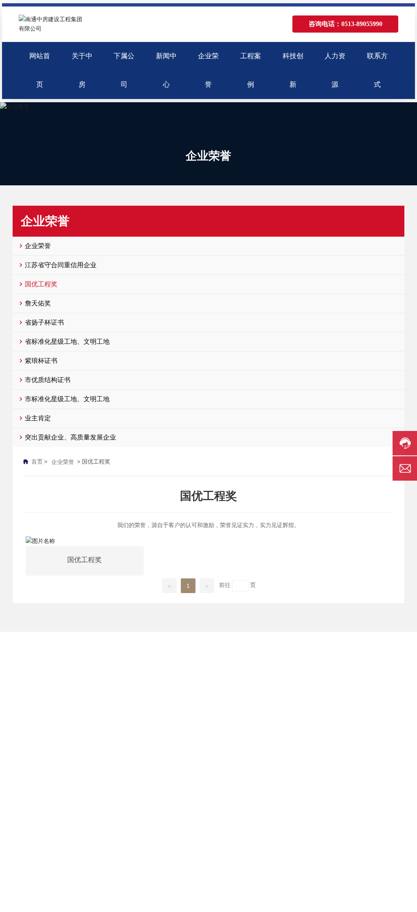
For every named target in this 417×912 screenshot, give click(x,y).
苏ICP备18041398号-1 (271, 887)
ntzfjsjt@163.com (354, 744)
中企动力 (352, 887)
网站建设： (326, 887)
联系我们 (326, 653)
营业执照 (391, 887)
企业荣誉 (208, 155)
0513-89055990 (352, 722)
